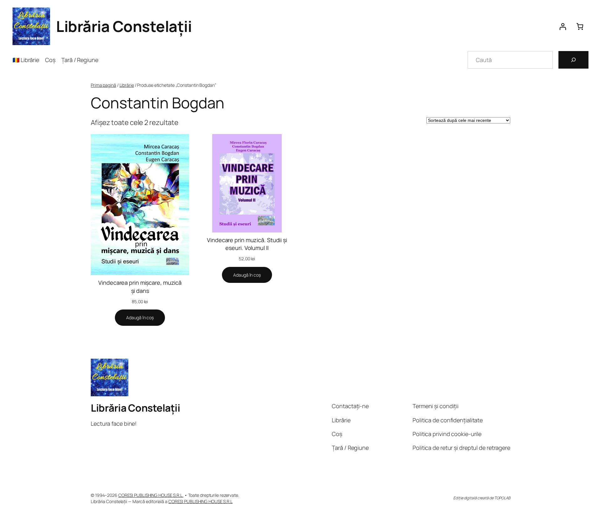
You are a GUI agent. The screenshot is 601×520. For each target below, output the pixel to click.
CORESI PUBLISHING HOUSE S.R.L (200, 501)
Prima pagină (103, 85)
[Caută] (573, 60)
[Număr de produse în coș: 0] (579, 26)
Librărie (127, 85)
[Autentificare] (562, 26)
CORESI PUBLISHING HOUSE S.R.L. (150, 495)
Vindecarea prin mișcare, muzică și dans (140, 286)
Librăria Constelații (124, 26)
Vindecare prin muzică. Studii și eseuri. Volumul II (247, 244)
